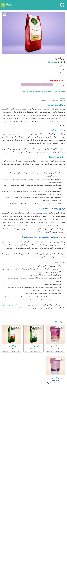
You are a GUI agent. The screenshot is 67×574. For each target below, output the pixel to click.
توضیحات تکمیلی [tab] (53, 100)
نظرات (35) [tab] (43, 100)
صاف (64, 75)
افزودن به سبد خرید (37, 85)
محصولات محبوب (27, 91)
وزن (64, 69)
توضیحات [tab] (62, 100)
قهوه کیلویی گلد (37, 91)
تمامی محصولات (57, 91)
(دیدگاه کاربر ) (52, 62)
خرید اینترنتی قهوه (8, 305)
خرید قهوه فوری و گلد (47, 91)
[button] (4, 14)
